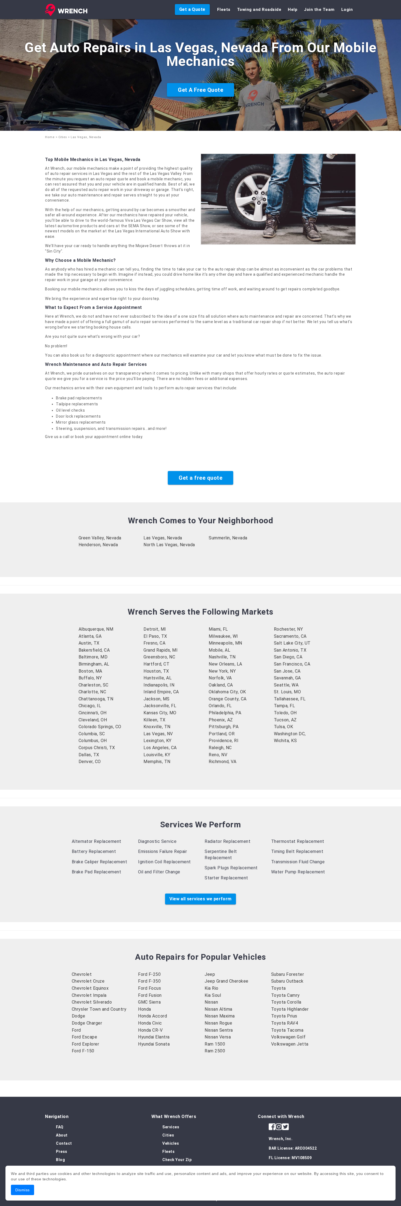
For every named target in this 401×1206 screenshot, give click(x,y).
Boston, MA (90, 671)
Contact (64, 1143)
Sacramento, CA (290, 636)
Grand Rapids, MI (160, 650)
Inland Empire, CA (161, 691)
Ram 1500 (215, 1044)
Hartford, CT (156, 664)
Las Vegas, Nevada (162, 537)
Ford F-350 (149, 981)
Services (170, 1127)
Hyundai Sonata (154, 1044)
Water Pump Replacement (298, 871)
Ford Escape (84, 1037)
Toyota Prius (284, 1016)
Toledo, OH (285, 712)
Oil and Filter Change (159, 871)
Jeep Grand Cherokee (227, 981)
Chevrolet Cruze (88, 981)
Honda (144, 1009)
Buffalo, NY (90, 678)
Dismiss (22, 1190)
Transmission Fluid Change (298, 861)
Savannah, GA (287, 678)
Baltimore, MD (93, 657)
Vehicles (170, 1143)
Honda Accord (152, 1016)
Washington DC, (290, 733)
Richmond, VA (222, 761)
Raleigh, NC (220, 747)
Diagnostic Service (157, 841)
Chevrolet (82, 974)
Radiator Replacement (227, 841)
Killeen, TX (154, 719)
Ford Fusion (150, 995)
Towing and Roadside (259, 9)
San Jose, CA (287, 671)
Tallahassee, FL (290, 698)
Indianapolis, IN (158, 685)
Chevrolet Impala (89, 995)
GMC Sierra (149, 1002)
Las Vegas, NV (158, 733)
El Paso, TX (155, 636)
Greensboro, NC (159, 657)
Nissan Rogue (218, 1023)
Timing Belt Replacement (297, 851)
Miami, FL (218, 629)
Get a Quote (192, 9)
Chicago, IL (90, 705)
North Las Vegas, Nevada (169, 544)
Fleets (224, 9)
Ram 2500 (215, 1050)
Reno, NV (218, 754)
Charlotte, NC (92, 691)
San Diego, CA (288, 657)
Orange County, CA (228, 698)
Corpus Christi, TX (97, 747)
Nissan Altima (218, 1009)
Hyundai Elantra (154, 1037)
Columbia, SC (92, 733)
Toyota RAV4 (284, 1023)
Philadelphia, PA (225, 712)
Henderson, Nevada (98, 544)
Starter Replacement (226, 877)
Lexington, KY (157, 740)
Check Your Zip (176, 1160)
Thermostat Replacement (297, 841)
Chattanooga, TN (96, 698)
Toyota (278, 988)
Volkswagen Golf (288, 1037)
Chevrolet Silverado (92, 1002)
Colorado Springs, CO (100, 726)
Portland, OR (222, 733)
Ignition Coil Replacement (164, 861)
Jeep (210, 974)
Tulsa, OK (283, 726)
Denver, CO (90, 761)
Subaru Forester (287, 974)
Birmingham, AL (94, 664)
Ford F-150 (83, 1050)
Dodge (78, 1016)
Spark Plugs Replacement (231, 867)
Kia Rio (212, 988)
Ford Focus (149, 988)
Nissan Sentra (219, 1030)
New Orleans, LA (225, 664)
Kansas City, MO (159, 712)
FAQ (60, 1127)
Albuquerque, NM (96, 629)
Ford (76, 1030)
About (62, 1135)
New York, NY (222, 671)
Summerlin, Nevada (228, 537)
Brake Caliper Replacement (99, 861)
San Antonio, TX (290, 650)
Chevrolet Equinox (90, 988)
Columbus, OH (93, 740)
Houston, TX (156, 671)
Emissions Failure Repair (162, 851)
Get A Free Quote (200, 90)
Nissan (211, 1002)
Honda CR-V (150, 1030)
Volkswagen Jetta (290, 1044)
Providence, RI (223, 740)
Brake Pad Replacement (96, 871)
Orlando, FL (220, 705)
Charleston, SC (94, 685)
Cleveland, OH (93, 719)
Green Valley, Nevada (100, 537)
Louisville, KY (156, 754)
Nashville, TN (222, 657)
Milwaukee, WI (223, 636)
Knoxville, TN (156, 726)
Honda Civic (150, 1023)
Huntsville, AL (157, 678)
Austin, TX (89, 643)
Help (292, 9)
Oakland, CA (221, 685)
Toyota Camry (285, 995)
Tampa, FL (284, 705)
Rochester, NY (288, 629)
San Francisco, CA (292, 664)
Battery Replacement (94, 851)
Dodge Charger (87, 1023)
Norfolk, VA (220, 678)
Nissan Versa (218, 1037)
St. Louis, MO (287, 691)
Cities (62, 137)
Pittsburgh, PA (223, 726)
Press (61, 1151)
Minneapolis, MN (225, 643)
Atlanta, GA (90, 636)
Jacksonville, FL (159, 705)
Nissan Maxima (220, 1016)
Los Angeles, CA (160, 747)
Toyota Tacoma (287, 1030)
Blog (60, 1160)
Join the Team (319, 9)
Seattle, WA (286, 685)
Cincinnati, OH (93, 712)
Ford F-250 (149, 974)
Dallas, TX (89, 754)
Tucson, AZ (285, 719)
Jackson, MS (156, 698)
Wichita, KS (285, 740)
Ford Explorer (85, 1044)
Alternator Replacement (96, 841)
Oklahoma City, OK (227, 691)
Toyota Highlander (290, 1009)
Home (50, 137)
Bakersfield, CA (94, 650)
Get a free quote (200, 478)
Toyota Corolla (286, 1002)
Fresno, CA (154, 643)
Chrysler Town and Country (99, 1009)
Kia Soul (213, 995)
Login (347, 9)
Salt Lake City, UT (292, 643)
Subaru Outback (287, 981)
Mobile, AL (219, 650)
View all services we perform (200, 898)
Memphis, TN (156, 761)
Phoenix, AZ (221, 719)
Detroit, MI (154, 629)
